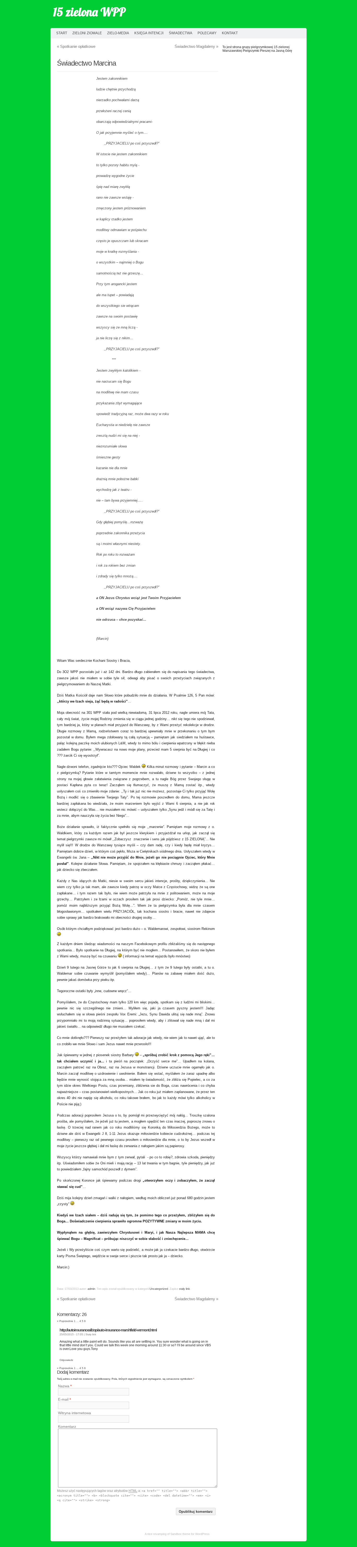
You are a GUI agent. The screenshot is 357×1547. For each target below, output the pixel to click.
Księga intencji (149, 33)
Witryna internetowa (74, 1413)
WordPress (202, 1534)
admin (91, 1288)
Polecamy (207, 33)
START (61, 33)
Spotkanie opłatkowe (76, 46)
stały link (184, 1288)
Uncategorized (158, 1288)
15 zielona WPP (89, 11)
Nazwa (63, 1386)
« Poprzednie (65, 1321)
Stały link (90, 1334)
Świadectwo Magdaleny (196, 46)
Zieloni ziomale (87, 33)
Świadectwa (180, 33)
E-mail (63, 1400)
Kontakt (230, 33)
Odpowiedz (66, 1360)
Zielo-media (118, 33)
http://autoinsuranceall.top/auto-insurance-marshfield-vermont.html (108, 1330)
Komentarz (67, 1426)
